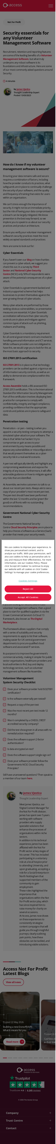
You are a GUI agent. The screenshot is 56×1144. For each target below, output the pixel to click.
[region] (28, 572)
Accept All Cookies (28, 597)
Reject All (28, 588)
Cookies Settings (28, 580)
